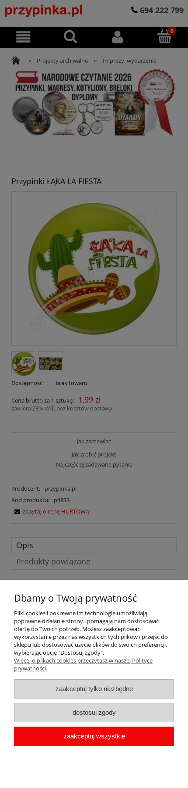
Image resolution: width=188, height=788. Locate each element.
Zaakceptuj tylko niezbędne (94, 688)
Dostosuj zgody (94, 712)
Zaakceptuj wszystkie (94, 736)
